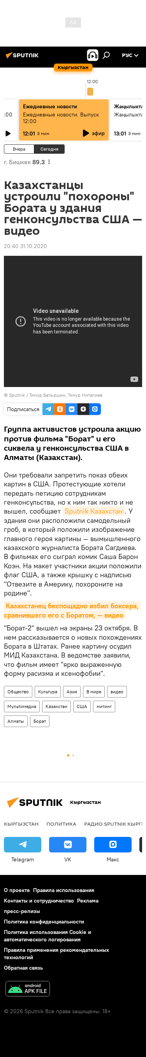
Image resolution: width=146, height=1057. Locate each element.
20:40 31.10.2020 (25, 246)
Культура (47, 691)
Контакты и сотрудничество (39, 900)
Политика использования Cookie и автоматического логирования (47, 936)
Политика (61, 823)
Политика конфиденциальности (44, 921)
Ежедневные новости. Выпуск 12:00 (61, 118)
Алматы (15, 721)
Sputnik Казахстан (94, 511)
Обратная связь (23, 967)
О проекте (17, 890)
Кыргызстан (21, 823)
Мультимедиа (21, 706)
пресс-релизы (22, 911)
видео (117, 691)
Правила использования (63, 890)
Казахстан (56, 706)
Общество (18, 691)
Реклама (88, 900)
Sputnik (17, 395)
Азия (72, 691)
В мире (93, 691)
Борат (39, 721)
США (82, 706)
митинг (104, 706)
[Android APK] (27, 989)
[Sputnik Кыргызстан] (23, 58)
